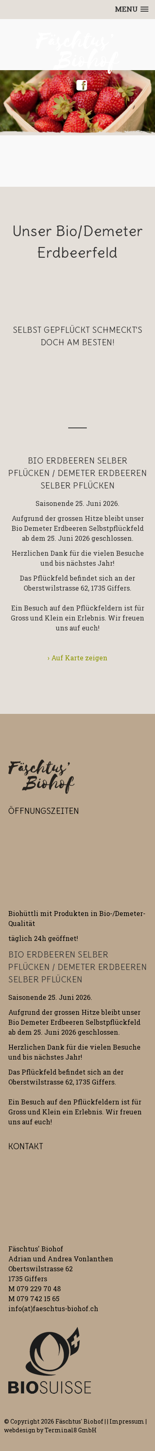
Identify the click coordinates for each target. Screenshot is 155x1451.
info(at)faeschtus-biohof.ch (53, 1308)
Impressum (127, 1421)
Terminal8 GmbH (71, 1430)
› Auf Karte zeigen (77, 657)
